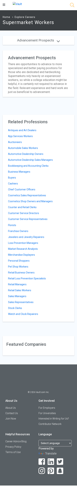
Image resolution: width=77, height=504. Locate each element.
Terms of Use (13, 452)
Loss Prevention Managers (23, 243)
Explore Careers (25, 17)
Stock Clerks (15, 308)
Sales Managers (17, 296)
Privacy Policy (13, 446)
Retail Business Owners (21, 272)
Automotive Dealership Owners (25, 154)
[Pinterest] (51, 471)
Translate (51, 453)
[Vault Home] (17, 4)
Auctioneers (15, 142)
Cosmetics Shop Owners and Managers (30, 201)
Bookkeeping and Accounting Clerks (28, 165)
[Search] (72, 5)
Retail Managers (17, 284)
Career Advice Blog (16, 441)
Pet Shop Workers (18, 266)
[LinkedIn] (51, 462)
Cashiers (13, 183)
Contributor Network (49, 424)
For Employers (46, 407)
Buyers (12, 177)
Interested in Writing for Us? (53, 418)
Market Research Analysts (23, 248)
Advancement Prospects (36, 40)
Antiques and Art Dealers (22, 130)
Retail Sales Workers (19, 290)
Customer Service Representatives (27, 219)
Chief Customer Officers (21, 189)
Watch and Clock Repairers (23, 314)
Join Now (10, 418)
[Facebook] (41, 462)
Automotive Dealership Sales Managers (30, 159)
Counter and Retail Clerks (22, 207)
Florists (12, 225)
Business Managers (19, 171)
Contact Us (11, 413)
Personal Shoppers (19, 260)
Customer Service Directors (23, 213)
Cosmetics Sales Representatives (27, 195)
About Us (10, 407)
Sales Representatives (20, 302)
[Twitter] (60, 462)
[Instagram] (41, 471)
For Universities (47, 413)
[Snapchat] (60, 471)
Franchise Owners (18, 231)
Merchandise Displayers (21, 254)
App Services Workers (20, 136)
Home (6, 17)
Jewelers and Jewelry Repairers (26, 237)
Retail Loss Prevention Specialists (27, 278)
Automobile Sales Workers (23, 148)
